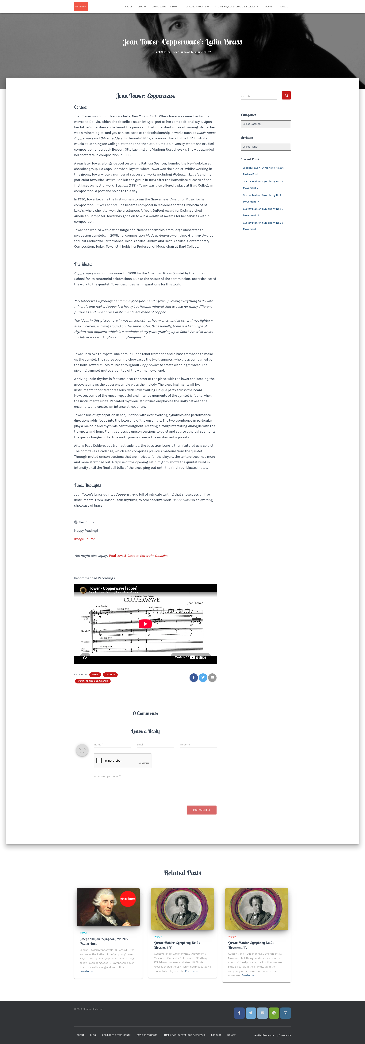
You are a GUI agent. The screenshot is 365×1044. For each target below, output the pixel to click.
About (128, 6)
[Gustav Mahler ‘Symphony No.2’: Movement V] (182, 908)
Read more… (88, 971)
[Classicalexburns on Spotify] (274, 1013)
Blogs (95, 675)
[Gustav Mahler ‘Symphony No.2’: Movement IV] (256, 908)
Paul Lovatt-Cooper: (124, 556)
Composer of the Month (166, 6)
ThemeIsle (285, 1035)
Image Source (84, 539)
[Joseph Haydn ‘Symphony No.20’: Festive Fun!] (108, 907)
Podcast (269, 6)
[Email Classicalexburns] (262, 1013)
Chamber (110, 675)
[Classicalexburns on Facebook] (239, 1013)
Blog (141, 6)
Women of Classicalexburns (93, 681)
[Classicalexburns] (81, 6)
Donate (283, 6)
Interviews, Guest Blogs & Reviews (235, 6)
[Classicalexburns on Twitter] (251, 1013)
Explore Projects (196, 6)
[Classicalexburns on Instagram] (285, 1013)
